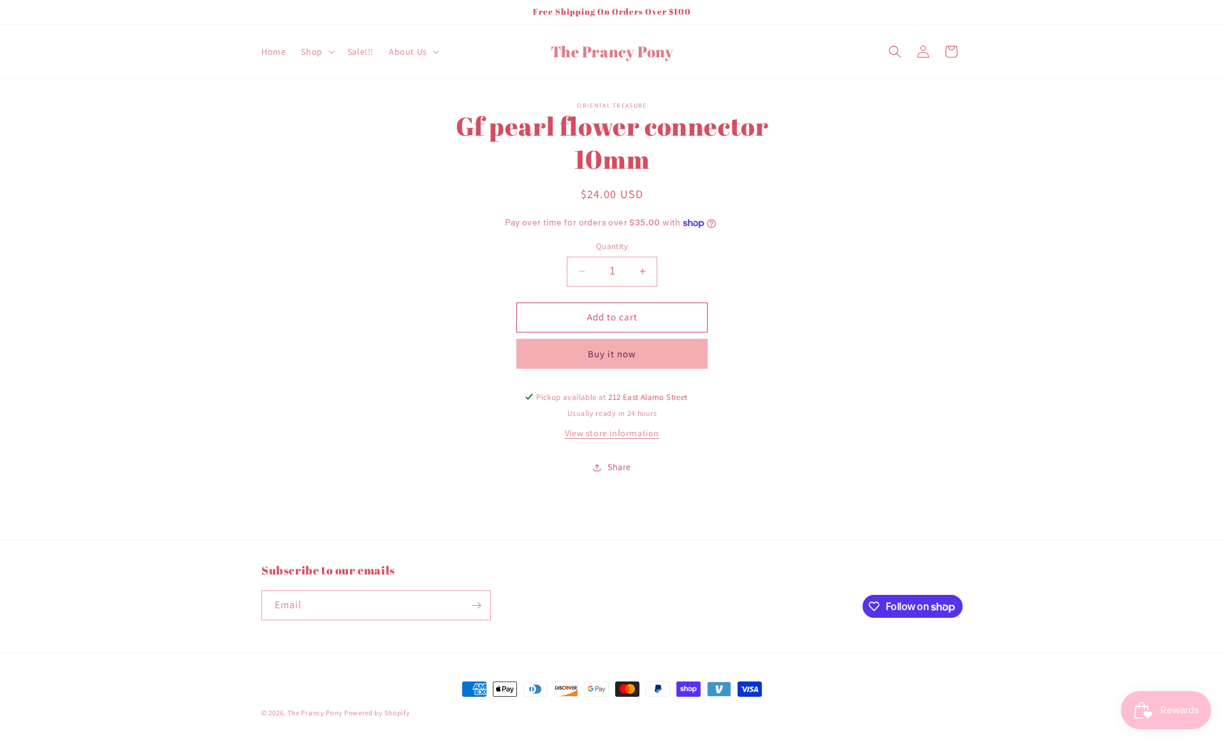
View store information (612, 433)
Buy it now (612, 354)
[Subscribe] (476, 605)
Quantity (612, 246)
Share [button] (619, 467)
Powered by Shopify (377, 712)
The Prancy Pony (315, 712)
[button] (316, 51)
